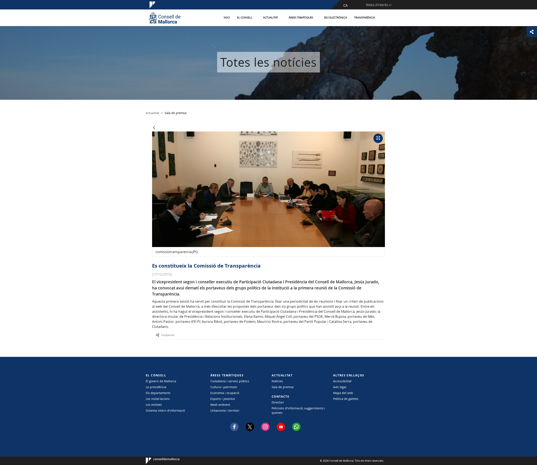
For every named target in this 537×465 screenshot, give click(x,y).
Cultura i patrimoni (223, 387)
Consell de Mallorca (158, 460)
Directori (278, 402)
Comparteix (168, 335)
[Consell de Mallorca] (164, 17)
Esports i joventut (222, 399)
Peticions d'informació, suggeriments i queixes (298, 410)
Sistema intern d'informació (165, 410)
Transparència (364, 17)
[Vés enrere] (154, 128)
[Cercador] (383, 17)
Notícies (277, 381)
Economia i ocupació (224, 393)
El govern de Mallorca (161, 381)
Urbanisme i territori (224, 410)
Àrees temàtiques (301, 17)
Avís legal (339, 387)
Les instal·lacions (158, 399)
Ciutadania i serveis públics (229, 381)
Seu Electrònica (335, 17)
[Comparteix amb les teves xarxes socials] (532, 32)
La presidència (156, 387)
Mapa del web (343, 393)
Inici (227, 17)
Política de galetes (345, 399)
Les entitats (154, 405)
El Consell (244, 17)
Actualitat (270, 17)
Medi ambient (220, 405)
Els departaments (158, 393)
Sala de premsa (282, 387)
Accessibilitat (342, 381)
